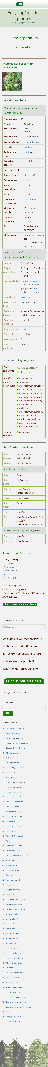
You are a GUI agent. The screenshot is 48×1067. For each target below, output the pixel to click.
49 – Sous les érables (10, 865)
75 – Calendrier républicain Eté (13, 1012)
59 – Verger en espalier (10, 914)
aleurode (28, 221)
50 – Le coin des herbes (11, 870)
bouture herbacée (32, 235)
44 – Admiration (8, 841)
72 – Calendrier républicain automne (16, 997)
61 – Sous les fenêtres (10, 943)
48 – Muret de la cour (10, 860)
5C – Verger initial (8, 929)
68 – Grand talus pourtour (12, 977)
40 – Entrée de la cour (10, 821)
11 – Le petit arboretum (11, 733)
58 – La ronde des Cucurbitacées (14, 909)
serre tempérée (31, 199)
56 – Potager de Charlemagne (13, 899)
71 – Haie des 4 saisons (11, 992)
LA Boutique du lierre (24, 681)
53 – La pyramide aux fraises (13, 885)
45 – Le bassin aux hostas (12, 846)
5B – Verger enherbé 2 (10, 924)
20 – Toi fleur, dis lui (9, 772)
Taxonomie (9, 360)
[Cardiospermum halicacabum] (12, 81)
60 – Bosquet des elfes (10, 938)
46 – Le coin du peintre (11, 850)
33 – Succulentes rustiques (12, 811)
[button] (20, 4)
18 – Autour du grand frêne (12, 767)
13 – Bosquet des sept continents (15, 743)
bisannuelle (37, 292)
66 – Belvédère (7, 968)
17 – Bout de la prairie (10, 763)
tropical (27, 152)
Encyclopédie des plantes (26, 22)
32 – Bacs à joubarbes (10, 806)
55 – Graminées (8, 894)
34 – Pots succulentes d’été (12, 816)
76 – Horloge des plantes (11, 1016)
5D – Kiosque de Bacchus (11, 933)
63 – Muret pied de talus (11, 953)
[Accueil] (13, 22)
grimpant (28, 141)
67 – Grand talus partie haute (13, 972)
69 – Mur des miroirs (10, 982)
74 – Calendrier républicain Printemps (16, 1007)
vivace (37, 141)
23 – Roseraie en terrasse (11, 787)
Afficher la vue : (8, 702)
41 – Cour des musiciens (11, 826)
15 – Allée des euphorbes (11, 753)
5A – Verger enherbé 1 (10, 919)
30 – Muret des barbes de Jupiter (14, 797)
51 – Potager (7, 875)
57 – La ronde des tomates (12, 904)
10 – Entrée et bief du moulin (13, 728)
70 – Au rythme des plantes (12, 987)
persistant (29, 147)
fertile (27, 170)
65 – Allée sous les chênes (12, 963)
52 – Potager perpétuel (11, 880)
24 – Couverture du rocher (12, 792)
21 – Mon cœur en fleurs (11, 777)
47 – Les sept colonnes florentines (15, 855)
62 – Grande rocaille (9, 948)
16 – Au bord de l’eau (10, 758)
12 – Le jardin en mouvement (13, 738)
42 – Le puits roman (9, 831)
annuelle (36, 284)
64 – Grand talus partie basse (13, 958)
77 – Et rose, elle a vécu (11, 1021)
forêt (35, 136)
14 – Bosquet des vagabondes (13, 748)
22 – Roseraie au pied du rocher (14, 782)
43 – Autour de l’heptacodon (13, 836)
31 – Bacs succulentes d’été (12, 802)
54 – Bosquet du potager (11, 889)
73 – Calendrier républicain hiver (14, 1002)
